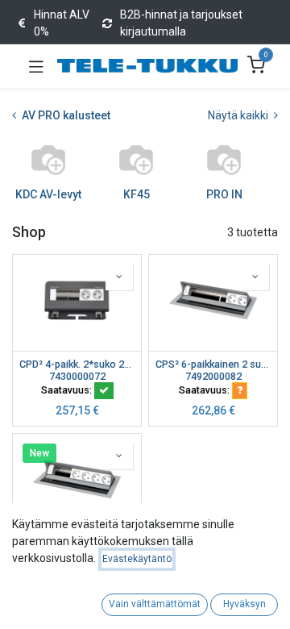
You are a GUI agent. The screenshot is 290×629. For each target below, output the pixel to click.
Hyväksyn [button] (244, 604)
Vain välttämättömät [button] (155, 604)
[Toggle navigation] (36, 66)
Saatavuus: (67, 390)
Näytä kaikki (239, 115)
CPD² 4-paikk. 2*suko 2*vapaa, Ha (77, 364)
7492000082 (213, 376)
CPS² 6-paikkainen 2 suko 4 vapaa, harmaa (213, 364)
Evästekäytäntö (137, 558)
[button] (119, 276)
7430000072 (77, 376)
